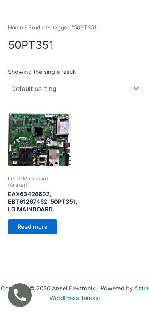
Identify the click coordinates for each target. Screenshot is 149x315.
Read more (32, 226)
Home (15, 27)
